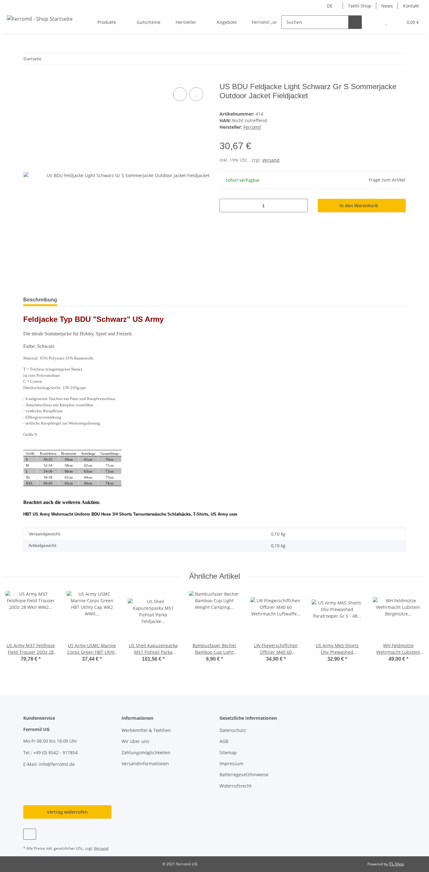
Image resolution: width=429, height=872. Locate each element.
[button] (373, 22)
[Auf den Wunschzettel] (196, 94)
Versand (271, 160)
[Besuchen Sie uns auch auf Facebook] (29, 834)
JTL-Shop (396, 864)
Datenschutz (233, 730)
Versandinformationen (145, 763)
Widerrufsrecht (236, 786)
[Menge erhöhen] (300, 205)
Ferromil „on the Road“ (276, 22)
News (387, 6)
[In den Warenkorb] (28, 78)
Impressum (231, 763)
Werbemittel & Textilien (146, 730)
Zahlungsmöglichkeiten (146, 753)
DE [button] (330, 6)
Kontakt (411, 6)
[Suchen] (355, 22)
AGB (224, 741)
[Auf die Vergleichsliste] (180, 94)
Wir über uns (135, 741)
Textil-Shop (359, 6)
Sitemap (228, 753)
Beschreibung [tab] (40, 299)
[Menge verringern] (226, 205)
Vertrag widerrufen (67, 812)
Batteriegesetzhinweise (244, 774)
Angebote (227, 22)
